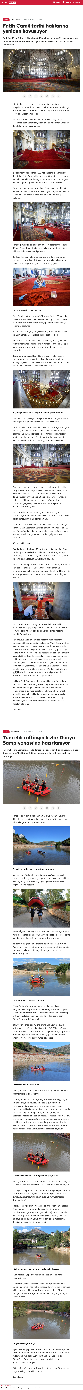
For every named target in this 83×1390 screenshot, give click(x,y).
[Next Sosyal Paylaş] (24, 96)
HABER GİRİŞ (15, 19)
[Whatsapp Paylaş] (53, 96)
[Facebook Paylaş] (30, 96)
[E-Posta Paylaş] (58, 96)
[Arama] (63, 2)
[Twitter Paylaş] (36, 96)
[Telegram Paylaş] (47, 96)
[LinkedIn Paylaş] (41, 96)
